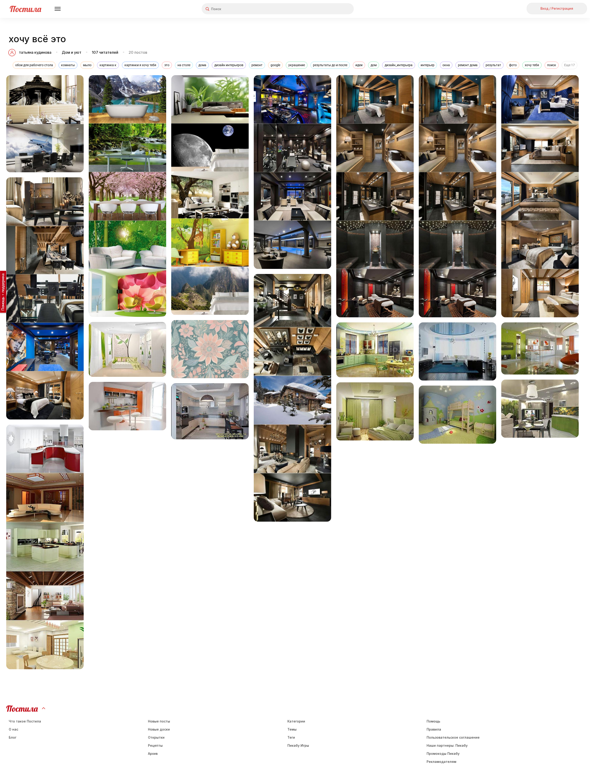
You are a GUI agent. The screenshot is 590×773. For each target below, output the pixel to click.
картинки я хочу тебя (140, 65)
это (166, 65)
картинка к (108, 65)
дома (202, 65)
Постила (25, 9)
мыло (87, 65)
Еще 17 (569, 65)
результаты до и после (330, 65)
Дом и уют (71, 52)
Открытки (156, 737)
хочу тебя (532, 65)
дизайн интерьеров (228, 65)
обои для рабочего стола (34, 65)
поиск (551, 65)
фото (513, 65)
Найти (333, 9)
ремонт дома (468, 65)
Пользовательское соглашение (453, 737)
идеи (359, 65)
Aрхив (153, 753)
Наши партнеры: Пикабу (447, 745)
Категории (296, 721)
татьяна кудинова (35, 52)
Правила (434, 729)
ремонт (257, 65)
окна (446, 65)
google (275, 65)
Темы (292, 729)
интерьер (427, 65)
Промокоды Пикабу (443, 753)
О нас (13, 729)
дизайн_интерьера (399, 65)
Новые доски (159, 729)
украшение (296, 65)
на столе (183, 65)
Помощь (433, 721)
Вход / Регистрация (556, 8)
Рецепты (155, 745)
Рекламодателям (441, 762)
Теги (291, 737)
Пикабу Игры (298, 745)
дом (374, 65)
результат (493, 65)
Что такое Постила (25, 721)
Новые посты (159, 721)
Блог (12, 737)
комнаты (68, 65)
